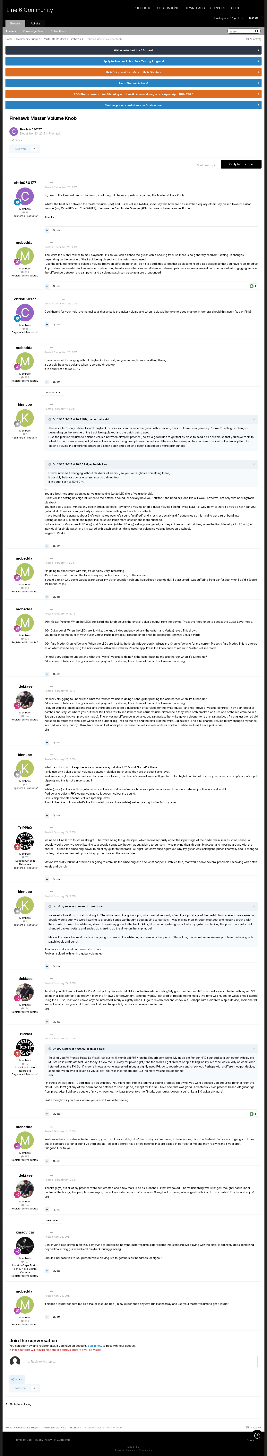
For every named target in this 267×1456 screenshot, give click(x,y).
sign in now (95, 1345)
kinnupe (25, 404)
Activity (35, 23)
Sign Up (253, 17)
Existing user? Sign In (228, 18)
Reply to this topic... (43, 1361)
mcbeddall (25, 242)
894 (26, 272)
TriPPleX (25, 828)
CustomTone (168, 8)
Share (18, 140)
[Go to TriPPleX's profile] (25, 841)
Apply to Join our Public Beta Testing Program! (133, 61)
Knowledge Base (33, 31)
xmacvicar (25, 1232)
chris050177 (32, 129)
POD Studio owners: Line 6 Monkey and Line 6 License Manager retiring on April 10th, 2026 (133, 94)
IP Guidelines (62, 1439)
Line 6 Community (29, 10)
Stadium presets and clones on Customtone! (133, 105)
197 (26, 1261)
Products (142, 8)
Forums (11, 31)
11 (26, 212)
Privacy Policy (43, 1439)
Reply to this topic (241, 164)
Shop (235, 8)
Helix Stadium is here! (133, 83)
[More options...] (52, 183)
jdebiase (25, 686)
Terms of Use (23, 1439)
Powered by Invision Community (133, 1450)
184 (26, 716)
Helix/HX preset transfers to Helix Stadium (133, 72)
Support (218, 8)
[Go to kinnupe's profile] (25, 418)
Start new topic (206, 165)
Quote (56, 230)
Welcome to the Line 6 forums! (133, 50)
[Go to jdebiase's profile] (25, 700)
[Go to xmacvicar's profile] (25, 1245)
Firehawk (55, 133)
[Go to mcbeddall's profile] (25, 256)
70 (26, 857)
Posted (61, 187)
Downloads (195, 8)
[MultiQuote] (47, 230)
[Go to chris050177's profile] (13, 131)
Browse (15, 23)
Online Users (58, 31)
